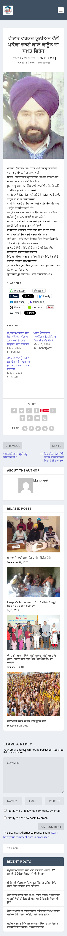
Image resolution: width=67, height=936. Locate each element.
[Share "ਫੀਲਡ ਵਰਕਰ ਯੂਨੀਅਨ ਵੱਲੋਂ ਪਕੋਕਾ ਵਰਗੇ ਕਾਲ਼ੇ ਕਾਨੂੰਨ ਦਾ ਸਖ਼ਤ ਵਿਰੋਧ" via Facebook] (14, 410)
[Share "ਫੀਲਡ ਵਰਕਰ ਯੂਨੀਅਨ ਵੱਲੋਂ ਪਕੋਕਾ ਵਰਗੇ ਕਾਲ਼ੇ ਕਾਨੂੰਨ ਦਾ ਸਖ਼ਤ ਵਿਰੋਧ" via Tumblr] (36, 410)
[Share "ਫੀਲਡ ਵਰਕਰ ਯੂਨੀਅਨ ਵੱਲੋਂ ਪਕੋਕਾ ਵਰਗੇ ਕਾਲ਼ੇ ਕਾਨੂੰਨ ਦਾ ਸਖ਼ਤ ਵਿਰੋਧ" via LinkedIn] (53, 410)
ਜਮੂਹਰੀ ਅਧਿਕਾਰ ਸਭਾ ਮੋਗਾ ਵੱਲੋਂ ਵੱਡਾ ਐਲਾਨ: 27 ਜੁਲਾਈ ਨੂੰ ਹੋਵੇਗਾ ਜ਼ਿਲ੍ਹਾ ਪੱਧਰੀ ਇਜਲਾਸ (18, 338)
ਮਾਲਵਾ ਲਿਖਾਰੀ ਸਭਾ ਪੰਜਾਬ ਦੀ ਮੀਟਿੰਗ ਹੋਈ (29, 557)
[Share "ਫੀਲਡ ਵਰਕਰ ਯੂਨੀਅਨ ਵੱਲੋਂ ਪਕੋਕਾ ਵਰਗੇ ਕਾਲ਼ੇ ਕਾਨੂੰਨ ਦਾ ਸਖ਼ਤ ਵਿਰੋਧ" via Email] (37, 418)
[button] (33, 278)
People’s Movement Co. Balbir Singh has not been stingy (32, 603)
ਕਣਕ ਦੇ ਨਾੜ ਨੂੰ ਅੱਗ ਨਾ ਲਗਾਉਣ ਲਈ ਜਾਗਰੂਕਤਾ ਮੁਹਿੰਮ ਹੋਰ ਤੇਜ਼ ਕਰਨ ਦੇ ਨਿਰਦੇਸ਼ (19, 363)
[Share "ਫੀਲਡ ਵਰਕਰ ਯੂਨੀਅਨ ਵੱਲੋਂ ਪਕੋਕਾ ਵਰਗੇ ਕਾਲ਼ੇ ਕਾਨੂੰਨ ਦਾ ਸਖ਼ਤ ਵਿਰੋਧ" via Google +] (29, 410)
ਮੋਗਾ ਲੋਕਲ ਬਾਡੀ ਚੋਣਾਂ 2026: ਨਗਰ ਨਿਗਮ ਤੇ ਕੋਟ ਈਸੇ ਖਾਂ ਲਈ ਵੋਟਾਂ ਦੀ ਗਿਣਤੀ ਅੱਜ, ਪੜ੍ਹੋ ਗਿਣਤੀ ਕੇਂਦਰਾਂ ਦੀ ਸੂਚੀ (33, 898)
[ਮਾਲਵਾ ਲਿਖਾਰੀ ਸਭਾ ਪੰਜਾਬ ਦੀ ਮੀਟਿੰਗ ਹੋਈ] (33, 534)
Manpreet (29, 58)
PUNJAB (22, 62)
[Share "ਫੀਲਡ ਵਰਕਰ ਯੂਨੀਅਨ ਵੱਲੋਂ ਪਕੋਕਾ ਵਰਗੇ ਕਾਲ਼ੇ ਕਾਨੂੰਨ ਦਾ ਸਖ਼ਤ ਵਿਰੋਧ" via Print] (44, 418)
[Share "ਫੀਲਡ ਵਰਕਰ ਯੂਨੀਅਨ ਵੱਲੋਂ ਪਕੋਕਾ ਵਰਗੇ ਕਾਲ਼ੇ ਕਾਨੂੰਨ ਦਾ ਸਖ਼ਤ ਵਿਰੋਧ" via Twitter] (21, 410)
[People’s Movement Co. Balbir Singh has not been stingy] (33, 582)
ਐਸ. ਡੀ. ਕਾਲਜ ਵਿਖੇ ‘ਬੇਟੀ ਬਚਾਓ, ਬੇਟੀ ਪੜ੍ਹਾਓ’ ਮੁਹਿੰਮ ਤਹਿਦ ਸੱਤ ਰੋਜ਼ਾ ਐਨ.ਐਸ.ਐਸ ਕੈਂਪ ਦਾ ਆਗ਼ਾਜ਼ (32, 659)
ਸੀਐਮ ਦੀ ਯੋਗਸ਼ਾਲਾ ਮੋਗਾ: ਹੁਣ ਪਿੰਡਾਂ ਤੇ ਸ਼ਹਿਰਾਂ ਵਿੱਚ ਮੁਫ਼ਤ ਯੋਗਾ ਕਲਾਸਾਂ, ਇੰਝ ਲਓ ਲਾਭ (31, 884)
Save (46, 410)
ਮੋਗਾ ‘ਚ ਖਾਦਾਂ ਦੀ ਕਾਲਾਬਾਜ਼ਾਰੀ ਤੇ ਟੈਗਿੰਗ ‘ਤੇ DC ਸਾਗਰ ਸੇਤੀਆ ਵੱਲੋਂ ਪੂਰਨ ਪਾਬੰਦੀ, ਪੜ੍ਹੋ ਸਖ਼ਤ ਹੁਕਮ (33, 912)
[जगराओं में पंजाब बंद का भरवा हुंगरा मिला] (33, 694)
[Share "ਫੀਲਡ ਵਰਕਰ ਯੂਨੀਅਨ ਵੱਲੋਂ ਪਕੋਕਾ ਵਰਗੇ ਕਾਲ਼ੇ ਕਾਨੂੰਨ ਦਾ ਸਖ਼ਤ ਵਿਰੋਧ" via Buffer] (22, 418)
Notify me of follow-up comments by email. (34, 810)
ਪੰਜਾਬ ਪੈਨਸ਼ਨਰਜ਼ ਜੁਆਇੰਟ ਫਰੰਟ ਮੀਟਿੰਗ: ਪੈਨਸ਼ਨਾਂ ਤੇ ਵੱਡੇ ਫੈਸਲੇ (45, 336)
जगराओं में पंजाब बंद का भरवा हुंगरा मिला (26, 721)
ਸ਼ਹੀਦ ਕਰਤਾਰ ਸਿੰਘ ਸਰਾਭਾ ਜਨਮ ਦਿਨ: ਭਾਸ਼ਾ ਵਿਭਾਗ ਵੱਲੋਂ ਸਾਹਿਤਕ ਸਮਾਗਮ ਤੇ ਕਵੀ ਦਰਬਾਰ (32, 925)
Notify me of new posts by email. (28, 818)
